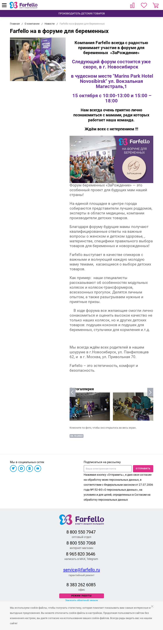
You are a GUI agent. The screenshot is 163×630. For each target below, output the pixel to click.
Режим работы (81, 595)
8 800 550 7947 (81, 532)
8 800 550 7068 (81, 543)
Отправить (143, 468)
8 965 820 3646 (80, 554)
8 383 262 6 (77, 584)
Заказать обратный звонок (81, 600)
